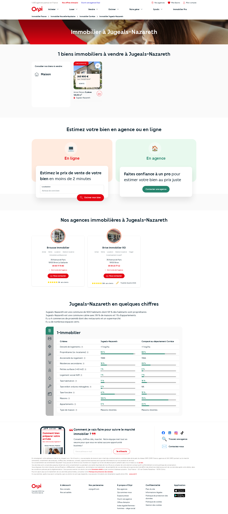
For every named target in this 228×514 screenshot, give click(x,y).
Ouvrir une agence (124, 499)
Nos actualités (65, 492)
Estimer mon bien (92, 197)
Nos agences (122, 489)
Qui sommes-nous (124, 492)
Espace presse (123, 496)
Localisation (46, 187)
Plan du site (150, 489)
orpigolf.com (94, 489)
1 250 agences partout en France (45, 3)
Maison (45, 74)
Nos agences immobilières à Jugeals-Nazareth (114, 220)
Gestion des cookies (154, 505)
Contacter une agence (156, 189)
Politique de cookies (154, 502)
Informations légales (154, 492)
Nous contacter (59, 276)
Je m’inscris (121, 451)
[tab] (50, 331)
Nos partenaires (96, 485)
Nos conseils (65, 489)
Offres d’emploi (123, 502)
